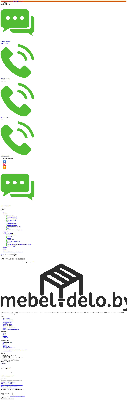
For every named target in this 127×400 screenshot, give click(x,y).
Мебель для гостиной (8, 319)
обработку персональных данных (17, 396)
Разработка (3, 375)
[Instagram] (4, 165)
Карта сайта (3, 363)
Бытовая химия (6, 318)
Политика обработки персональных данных (13, 251)
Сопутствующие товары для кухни (11, 329)
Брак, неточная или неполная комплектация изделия (15, 349)
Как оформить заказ (7, 342)
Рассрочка (5, 231)
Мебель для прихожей (8, 325)
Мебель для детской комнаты (9, 326)
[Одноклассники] (4, 168)
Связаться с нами (4, 43)
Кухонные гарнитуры (8, 320)
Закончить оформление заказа (7, 398)
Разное (4, 328)
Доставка (5, 343)
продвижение (10, 375)
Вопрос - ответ (6, 346)
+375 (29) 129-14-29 (5, 78)
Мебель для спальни (7, 324)
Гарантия (5, 348)
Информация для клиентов (9, 347)
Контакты (5, 250)
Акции (4, 232)
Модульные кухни (7, 322)
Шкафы (5, 323)
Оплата (4, 345)
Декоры (5, 247)
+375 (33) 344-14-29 (5, 117)
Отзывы (5, 249)
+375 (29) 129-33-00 (5, 156)
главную (32, 262)
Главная (5, 212)
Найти (15, 255)
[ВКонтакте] (4, 162)
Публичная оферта (7, 350)
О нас (4, 248)
